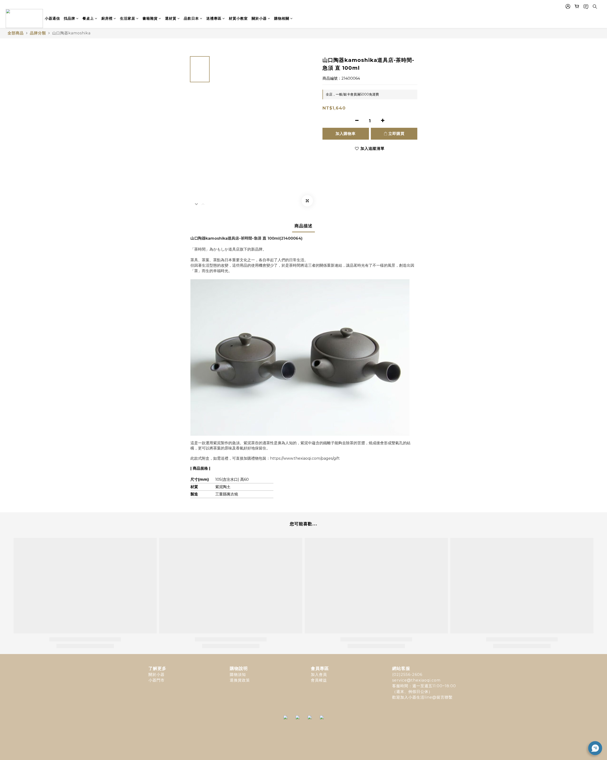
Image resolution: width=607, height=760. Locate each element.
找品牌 (69, 18)
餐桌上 (88, 18)
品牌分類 (38, 33)
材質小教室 (238, 18)
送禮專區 (213, 18)
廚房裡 (107, 18)
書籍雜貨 (150, 18)
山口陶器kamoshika (71, 33)
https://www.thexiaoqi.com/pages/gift (305, 458)
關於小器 (259, 18)
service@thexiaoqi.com (416, 680)
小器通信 (52, 18)
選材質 (170, 18)
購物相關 (281, 18)
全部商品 (16, 33)
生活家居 (127, 18)
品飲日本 (191, 18)
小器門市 (156, 680)
